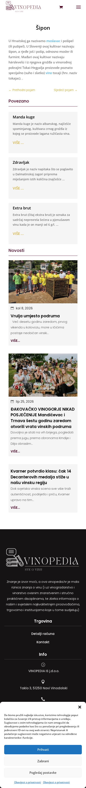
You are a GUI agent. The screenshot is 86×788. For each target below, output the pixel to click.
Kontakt (43, 642)
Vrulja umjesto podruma (35, 316)
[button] (80, 707)
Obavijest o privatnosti (27, 782)
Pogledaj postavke (43, 772)
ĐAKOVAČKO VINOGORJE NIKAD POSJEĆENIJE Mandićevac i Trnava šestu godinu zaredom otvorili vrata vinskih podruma (43, 417)
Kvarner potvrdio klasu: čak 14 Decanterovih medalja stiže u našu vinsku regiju (41, 477)
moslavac (53, 41)
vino (49, 73)
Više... (15, 340)
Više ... (18, 142)
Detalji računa (42, 634)
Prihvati (43, 749)
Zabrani (43, 761)
